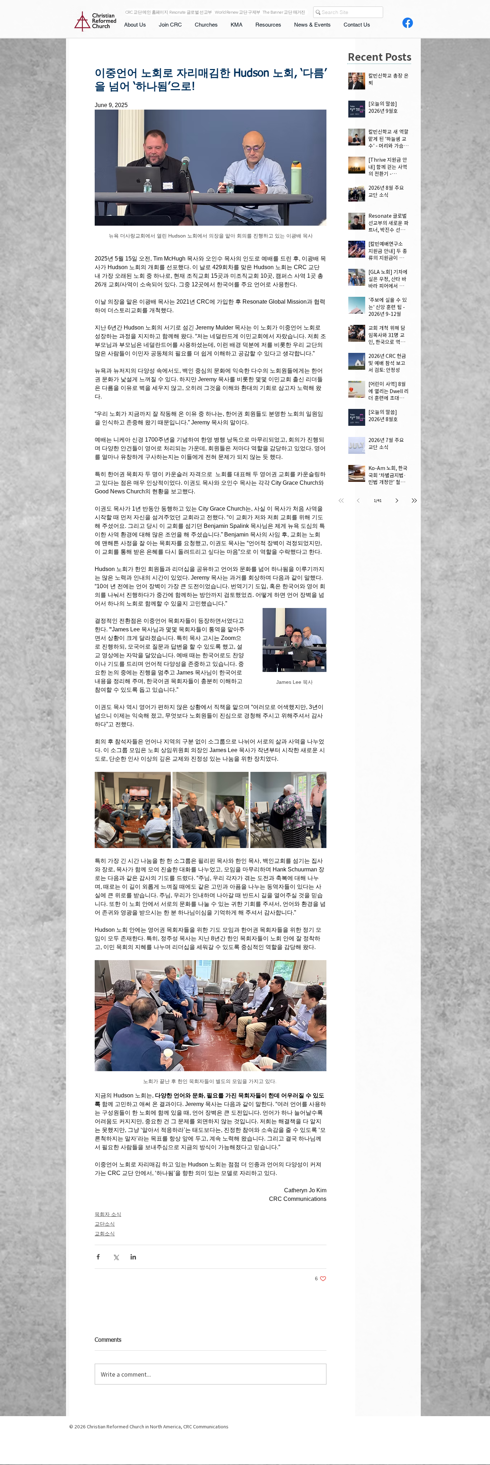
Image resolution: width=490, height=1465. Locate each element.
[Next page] (397, 500)
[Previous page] (358, 500)
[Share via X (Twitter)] (115, 1256)
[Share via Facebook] (98, 1256)
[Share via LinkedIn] (133, 1256)
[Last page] (414, 500)
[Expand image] (133, 810)
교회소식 (105, 1233)
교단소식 (105, 1224)
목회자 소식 (108, 1214)
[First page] (341, 500)
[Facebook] (408, 23)
